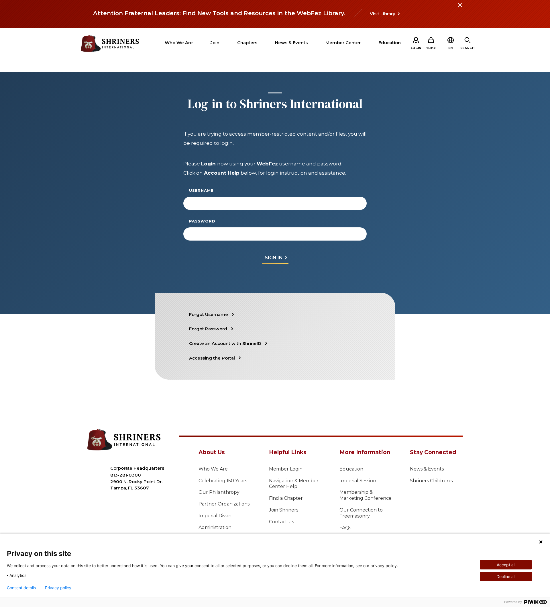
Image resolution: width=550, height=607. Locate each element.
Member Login (285, 469)
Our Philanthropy (219, 492)
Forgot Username (208, 314)
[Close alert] (459, 8)
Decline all (505, 576)
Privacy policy (58, 587)
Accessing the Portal (212, 358)
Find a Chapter (286, 498)
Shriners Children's (431, 480)
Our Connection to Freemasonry (361, 513)
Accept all (506, 564)
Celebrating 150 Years (223, 480)
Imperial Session (357, 480)
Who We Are (213, 469)
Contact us (281, 521)
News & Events (427, 469)
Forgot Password (208, 328)
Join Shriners (283, 510)
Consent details (21, 587)
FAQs (345, 527)
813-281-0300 (125, 475)
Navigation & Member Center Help (294, 483)
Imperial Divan (215, 515)
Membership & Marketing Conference (365, 495)
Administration (215, 527)
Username (201, 190)
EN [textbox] (450, 48)
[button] (450, 48)
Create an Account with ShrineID (225, 343)
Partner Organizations (224, 504)
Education (351, 469)
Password (202, 221)
